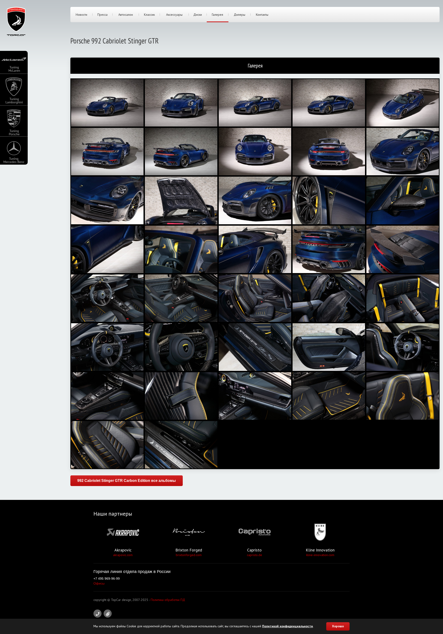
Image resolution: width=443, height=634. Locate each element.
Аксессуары (174, 14)
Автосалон (125, 14)
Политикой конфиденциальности (287, 626)
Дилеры (239, 14)
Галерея (217, 14)
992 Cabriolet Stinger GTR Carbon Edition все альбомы (126, 481)
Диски (197, 14)
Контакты (262, 14)
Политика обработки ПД (168, 600)
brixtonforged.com (189, 555)
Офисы (99, 583)
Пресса (102, 14)
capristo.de (254, 555)
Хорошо (338, 626)
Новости (81, 14)
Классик (149, 14)
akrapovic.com (123, 555)
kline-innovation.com (320, 555)
